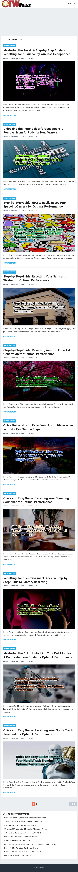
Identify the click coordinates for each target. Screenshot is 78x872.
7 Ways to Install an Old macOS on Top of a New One (23, 822)
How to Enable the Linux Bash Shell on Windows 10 (22, 852)
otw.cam (41, 867)
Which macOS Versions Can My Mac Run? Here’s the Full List (25, 829)
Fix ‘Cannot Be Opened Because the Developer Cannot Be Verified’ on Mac (30, 844)
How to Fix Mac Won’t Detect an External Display (21, 848)
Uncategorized (9, 46)
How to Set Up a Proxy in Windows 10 (17, 856)
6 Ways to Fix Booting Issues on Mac (17, 840)
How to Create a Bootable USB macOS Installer (21, 837)
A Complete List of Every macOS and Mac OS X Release (24, 833)
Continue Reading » (10, 115)
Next (73, 804)
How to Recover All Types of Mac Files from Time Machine (25, 818)
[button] (69, 4)
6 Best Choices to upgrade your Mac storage (20, 825)
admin (5, 58)
